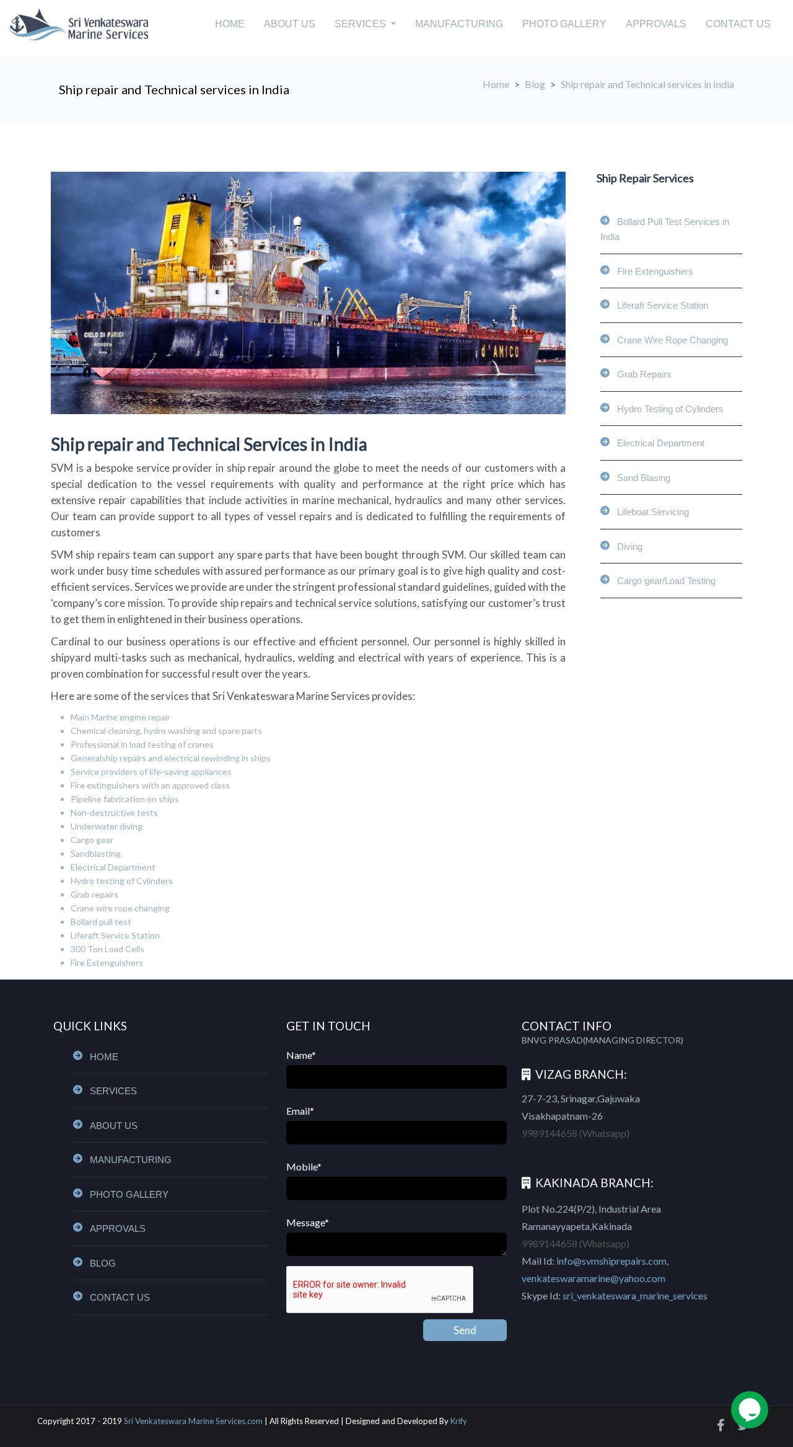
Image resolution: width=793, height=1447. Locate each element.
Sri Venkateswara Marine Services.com (193, 1421)
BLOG (103, 1263)
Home (496, 84)
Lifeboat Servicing (653, 512)
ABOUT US (289, 24)
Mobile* (304, 1166)
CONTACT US (738, 24)
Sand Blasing (643, 477)
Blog (535, 84)
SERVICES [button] (361, 24)
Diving (629, 546)
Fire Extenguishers (655, 271)
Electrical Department (660, 443)
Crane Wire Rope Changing (672, 340)
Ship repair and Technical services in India (174, 89)
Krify (458, 1421)
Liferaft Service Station (662, 305)
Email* (300, 1111)
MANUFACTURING (459, 24)
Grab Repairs (644, 374)
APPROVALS (656, 24)
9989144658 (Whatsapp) (575, 1133)
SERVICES (113, 1091)
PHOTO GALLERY (564, 24)
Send (464, 1330)
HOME (230, 24)
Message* (307, 1222)
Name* (301, 1055)
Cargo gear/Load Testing (666, 580)
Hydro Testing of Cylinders (670, 409)
